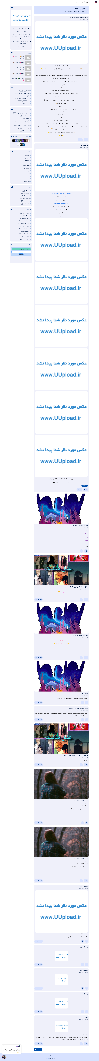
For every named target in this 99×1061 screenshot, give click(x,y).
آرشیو (83, 2)
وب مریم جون (26, 168)
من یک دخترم (26, 116)
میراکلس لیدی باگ (81, 8)
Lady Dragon (26, 93)
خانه (92, 2)
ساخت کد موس (21, 258)
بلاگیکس (47, 1058)
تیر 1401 (27, 190)
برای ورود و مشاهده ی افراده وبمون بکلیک (61, 193)
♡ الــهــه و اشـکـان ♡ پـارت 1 (80, 859)
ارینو (28, 173)
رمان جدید (85, 694)
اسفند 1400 (26, 201)
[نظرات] (81, 551)
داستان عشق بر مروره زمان (23, 125)
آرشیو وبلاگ (26, 203)
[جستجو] (2, 2)
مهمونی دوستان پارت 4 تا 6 (80, 636)
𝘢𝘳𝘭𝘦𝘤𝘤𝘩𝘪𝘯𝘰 (26, 98)
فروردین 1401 (26, 198)
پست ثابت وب (84, 485)
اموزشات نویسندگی (25, 128)
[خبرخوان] (51, 1055)
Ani (28, 96)
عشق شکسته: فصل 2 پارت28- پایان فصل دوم (75, 587)
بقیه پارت (85, 994)
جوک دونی (27, 171)
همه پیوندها (26, 181)
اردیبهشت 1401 (25, 196)
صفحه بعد (39, 1049)
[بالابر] (48, 1055)
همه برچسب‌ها (26, 130)
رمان (28, 118)
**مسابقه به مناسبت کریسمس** (79, 18)
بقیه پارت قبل (84, 887)
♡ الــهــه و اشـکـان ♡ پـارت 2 (80, 801)
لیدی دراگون (26, 155)
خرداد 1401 (26, 193)
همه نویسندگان (26, 104)
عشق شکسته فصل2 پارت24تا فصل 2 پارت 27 (75, 756)
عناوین (87, 2)
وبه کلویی (27, 176)
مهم (86, 1017)
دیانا (28, 101)
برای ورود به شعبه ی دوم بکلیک (61, 203)
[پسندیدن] (86, 702)
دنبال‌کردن (78, 2)
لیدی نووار (27, 160)
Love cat (27, 163)
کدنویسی (27, 179)
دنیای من (27, 158)
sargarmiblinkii (26, 166)
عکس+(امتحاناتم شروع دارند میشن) (78, 708)
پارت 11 (86, 543)
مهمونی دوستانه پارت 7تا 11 (80, 526)
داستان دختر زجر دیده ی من (23, 113)
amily (28, 91)
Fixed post (84, 145)
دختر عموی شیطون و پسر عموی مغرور (20, 121)
